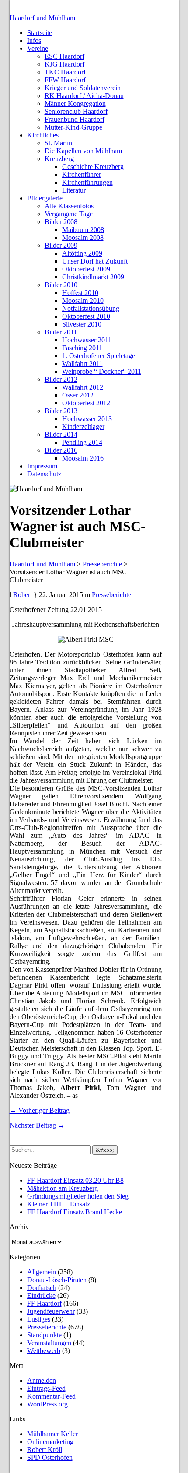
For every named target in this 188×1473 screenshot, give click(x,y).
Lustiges (38, 1319)
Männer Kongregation (75, 103)
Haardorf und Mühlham (42, 17)
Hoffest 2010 (80, 292)
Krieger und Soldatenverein (83, 87)
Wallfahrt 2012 (82, 387)
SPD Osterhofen (50, 1457)
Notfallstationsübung (90, 308)
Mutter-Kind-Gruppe (73, 127)
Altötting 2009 (82, 253)
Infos (34, 40)
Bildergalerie (45, 198)
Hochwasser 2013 (87, 418)
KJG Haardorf (64, 64)
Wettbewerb (43, 1350)
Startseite (39, 32)
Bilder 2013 (61, 411)
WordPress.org (47, 1404)
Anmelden (41, 1380)
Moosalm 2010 (83, 300)
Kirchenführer (81, 174)
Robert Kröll (44, 1449)
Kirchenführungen (87, 182)
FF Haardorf (44, 1303)
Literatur (74, 190)
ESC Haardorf (64, 56)
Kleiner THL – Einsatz (58, 1204)
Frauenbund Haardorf (74, 119)
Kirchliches (43, 135)
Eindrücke (41, 1295)
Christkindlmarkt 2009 (93, 277)
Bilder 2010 (61, 284)
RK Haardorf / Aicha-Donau (84, 95)
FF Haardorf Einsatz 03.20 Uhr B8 (75, 1180)
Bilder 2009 (61, 245)
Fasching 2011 (82, 348)
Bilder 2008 (61, 221)
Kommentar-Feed (51, 1396)
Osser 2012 (78, 395)
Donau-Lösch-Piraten (57, 1279)
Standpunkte (44, 1335)
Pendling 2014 (82, 442)
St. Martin (58, 143)
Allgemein (41, 1272)
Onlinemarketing (50, 1441)
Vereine (37, 48)
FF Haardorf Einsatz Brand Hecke (74, 1212)
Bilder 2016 (61, 450)
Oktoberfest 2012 (86, 403)
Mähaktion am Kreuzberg (62, 1188)
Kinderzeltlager (83, 426)
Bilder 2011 (61, 332)
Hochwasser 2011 (86, 340)
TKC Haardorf (65, 72)
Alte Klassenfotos (69, 206)
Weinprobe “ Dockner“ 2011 (101, 371)
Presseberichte (111, 594)
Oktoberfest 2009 (86, 269)
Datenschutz (44, 474)
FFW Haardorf (65, 80)
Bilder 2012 (61, 379)
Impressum (42, 466)
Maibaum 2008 (83, 229)
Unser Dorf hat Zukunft (95, 261)
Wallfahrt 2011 (82, 363)
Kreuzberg (59, 158)
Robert (22, 594)
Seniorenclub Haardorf (76, 111)
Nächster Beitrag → (37, 1125)
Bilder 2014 (61, 434)
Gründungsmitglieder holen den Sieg (78, 1196)
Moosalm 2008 (83, 237)
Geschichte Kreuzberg (93, 166)
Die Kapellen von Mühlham (83, 151)
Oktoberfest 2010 (86, 316)
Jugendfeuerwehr (51, 1311)
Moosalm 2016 (83, 458)
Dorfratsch (41, 1287)
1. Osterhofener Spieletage (98, 355)
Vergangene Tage (69, 214)
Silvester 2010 (81, 324)
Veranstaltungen (49, 1342)
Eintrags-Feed (46, 1388)
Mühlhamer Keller (52, 1434)
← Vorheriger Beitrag (40, 1110)
